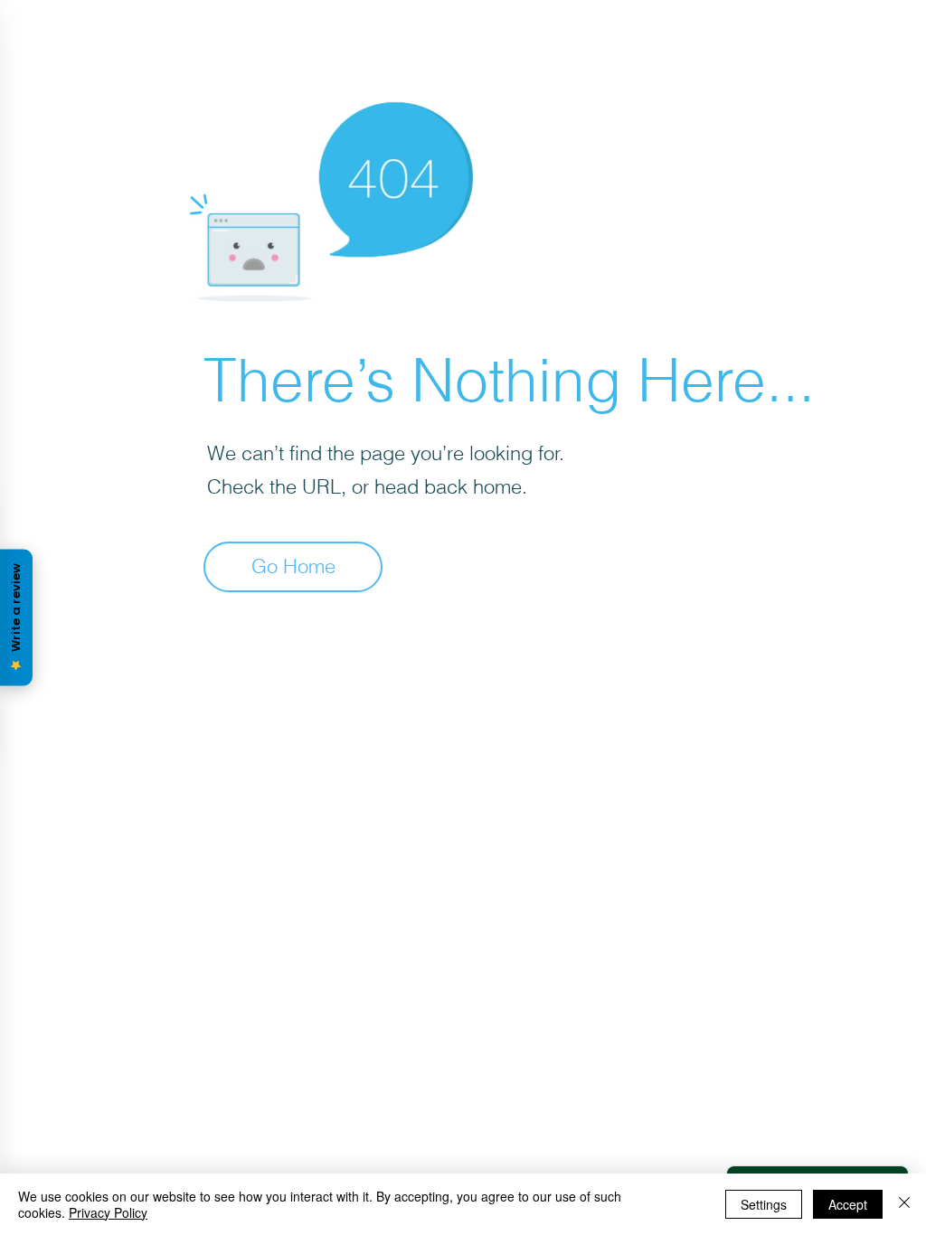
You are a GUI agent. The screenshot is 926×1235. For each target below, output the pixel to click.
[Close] (904, 1204)
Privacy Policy (108, 1212)
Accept (847, 1204)
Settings (764, 1204)
